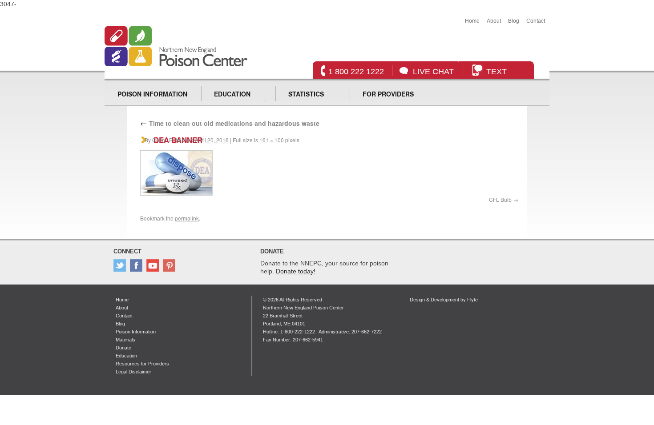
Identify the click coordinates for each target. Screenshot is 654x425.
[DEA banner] (176, 193)
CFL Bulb (500, 199)
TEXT (496, 71)
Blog (513, 21)
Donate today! (295, 271)
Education (232, 93)
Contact (535, 21)
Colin (158, 140)
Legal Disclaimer (133, 371)
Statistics (306, 93)
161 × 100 (271, 140)
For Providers (388, 93)
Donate (123, 347)
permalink (187, 218)
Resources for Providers (142, 363)
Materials (125, 339)
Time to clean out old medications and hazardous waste (229, 123)
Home (472, 21)
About (494, 21)
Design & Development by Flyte (444, 299)
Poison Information (152, 93)
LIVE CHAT (433, 71)
